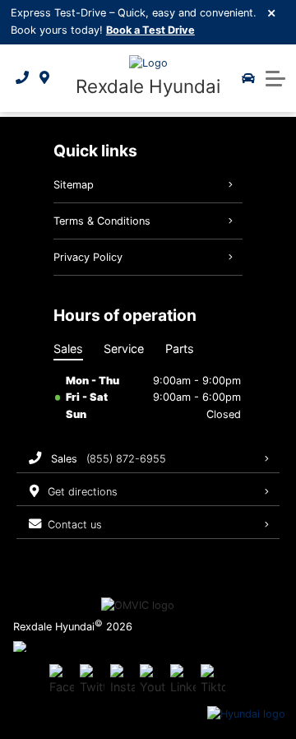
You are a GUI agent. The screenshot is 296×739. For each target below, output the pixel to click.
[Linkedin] (182, 680)
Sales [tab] (68, 349)
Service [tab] (124, 349)
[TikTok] (213, 680)
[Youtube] (152, 680)
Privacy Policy (88, 257)
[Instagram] (122, 680)
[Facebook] (61, 680)
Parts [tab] (179, 349)
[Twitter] (92, 680)
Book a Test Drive (150, 30)
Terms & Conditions (101, 221)
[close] (272, 12)
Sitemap (73, 185)
